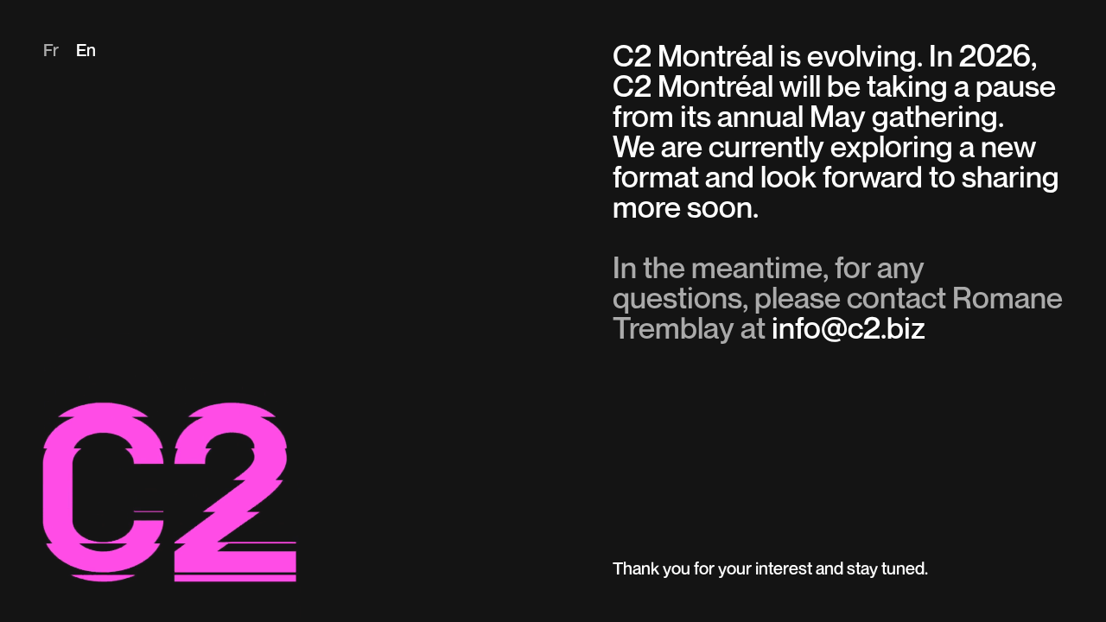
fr (51, 51)
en (86, 51)
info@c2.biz (848, 330)
